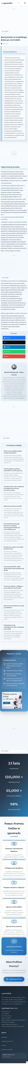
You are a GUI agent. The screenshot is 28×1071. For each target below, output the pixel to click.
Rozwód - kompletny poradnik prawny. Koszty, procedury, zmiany (14, 665)
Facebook (8, 337)
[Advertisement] (14, 20)
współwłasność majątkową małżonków (12, 185)
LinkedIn (8, 347)
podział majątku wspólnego (12, 250)
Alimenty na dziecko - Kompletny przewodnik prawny (15, 684)
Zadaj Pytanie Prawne (15, 979)
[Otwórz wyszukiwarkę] (18, 3)
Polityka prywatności (7, 1041)
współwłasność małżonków (14, 199)
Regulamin (4, 1037)
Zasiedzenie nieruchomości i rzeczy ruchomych (13, 674)
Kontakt (3, 1045)
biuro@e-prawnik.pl (6, 1049)
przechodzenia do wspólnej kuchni (17, 281)
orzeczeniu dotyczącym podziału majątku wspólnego (12, 218)
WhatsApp (8, 351)
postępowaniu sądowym (15, 222)
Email (7, 356)
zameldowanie (18, 313)
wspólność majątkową (14, 180)
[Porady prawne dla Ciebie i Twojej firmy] (12, 708)
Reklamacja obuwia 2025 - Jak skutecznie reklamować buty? (14, 679)
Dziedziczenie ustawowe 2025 (14, 670)
